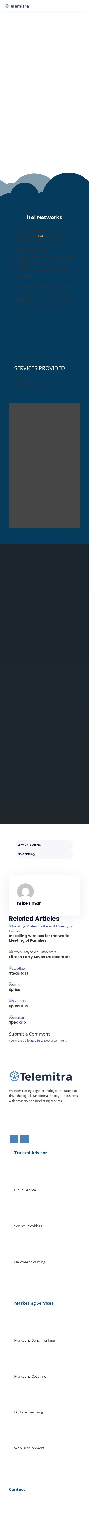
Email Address (19, 779)
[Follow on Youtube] (72, 732)
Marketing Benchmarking (34, 1340)
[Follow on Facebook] (20, 732)
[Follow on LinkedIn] (42, 732)
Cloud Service (25, 1190)
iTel (40, 236)
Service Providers (28, 1225)
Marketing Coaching (30, 1376)
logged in (33, 1040)
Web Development (29, 1448)
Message (15, 798)
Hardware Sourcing (29, 1261)
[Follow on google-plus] (52, 732)
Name (13, 769)
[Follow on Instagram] (32, 732)
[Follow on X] (62, 732)
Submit (22, 806)
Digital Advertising (28, 1412)
